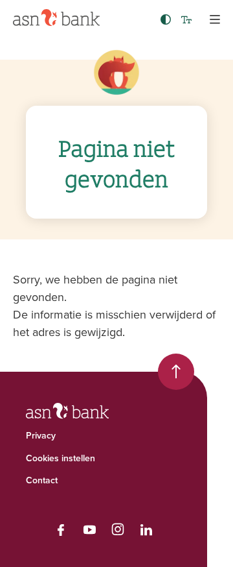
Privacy (41, 435)
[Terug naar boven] (176, 372)
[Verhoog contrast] (165, 19)
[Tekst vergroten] (186, 19)
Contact (42, 480)
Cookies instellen (60, 458)
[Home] (56, 17)
